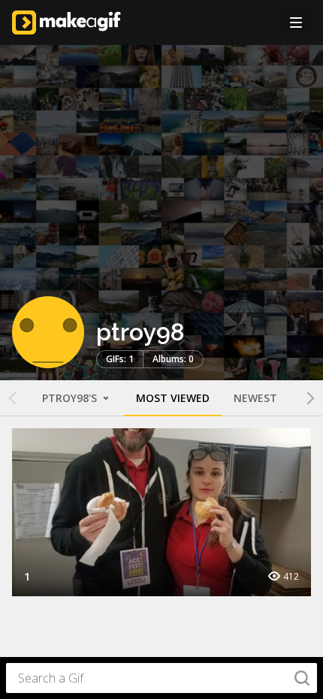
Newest (255, 398)
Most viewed (173, 398)
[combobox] (161, 678)
